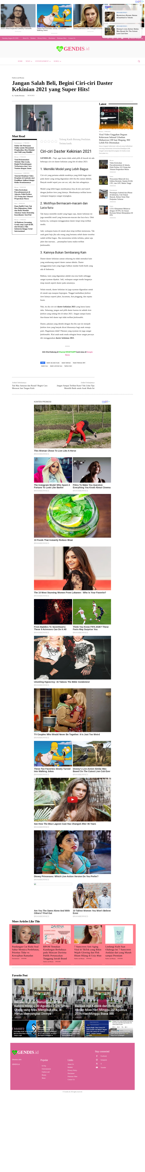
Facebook (104, 1056)
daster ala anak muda (53, 363)
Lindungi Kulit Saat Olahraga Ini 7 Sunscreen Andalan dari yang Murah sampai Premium (118, 951)
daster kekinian (66, 363)
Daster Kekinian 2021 (79, 363)
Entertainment (18, 143)
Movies (16, 157)
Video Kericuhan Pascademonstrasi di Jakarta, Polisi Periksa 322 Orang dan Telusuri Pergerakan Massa (23, 194)
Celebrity (113, 1029)
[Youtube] (122, 38)
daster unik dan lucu (56, 366)
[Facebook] (108, 38)
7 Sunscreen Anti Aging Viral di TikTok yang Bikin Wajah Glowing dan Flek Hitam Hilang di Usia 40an (87, 951)
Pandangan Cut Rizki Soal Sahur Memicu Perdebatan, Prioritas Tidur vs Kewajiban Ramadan (25, 951)
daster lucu (44, 366)
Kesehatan (41, 1025)
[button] (138, 61)
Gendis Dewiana (19, 95)
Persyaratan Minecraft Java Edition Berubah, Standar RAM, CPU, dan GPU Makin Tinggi (121, 181)
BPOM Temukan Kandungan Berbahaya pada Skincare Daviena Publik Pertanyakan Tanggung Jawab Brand (55, 952)
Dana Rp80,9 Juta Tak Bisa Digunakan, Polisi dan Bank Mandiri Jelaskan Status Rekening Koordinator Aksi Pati (24, 210)
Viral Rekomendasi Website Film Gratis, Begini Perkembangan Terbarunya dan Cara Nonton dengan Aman (22, 164)
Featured (18, 998)
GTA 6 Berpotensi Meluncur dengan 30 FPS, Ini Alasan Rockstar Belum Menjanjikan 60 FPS (121, 212)
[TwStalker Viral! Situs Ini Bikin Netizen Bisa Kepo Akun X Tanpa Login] (24, 1028)
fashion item (68, 366)
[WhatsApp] (125, 96)
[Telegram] (130, 96)
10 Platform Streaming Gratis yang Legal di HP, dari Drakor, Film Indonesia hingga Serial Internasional (23, 226)
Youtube (103, 1067)
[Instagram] (112, 38)
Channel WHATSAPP (67, 352)
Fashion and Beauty (18, 78)
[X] (117, 38)
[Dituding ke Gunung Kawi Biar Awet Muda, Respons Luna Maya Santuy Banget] (121, 1028)
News (15, 203)
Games (111, 176)
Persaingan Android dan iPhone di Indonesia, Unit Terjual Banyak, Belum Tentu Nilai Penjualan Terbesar (121, 196)
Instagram (104, 1060)
